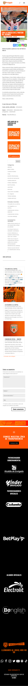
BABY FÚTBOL (11, 169)
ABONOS (10, 167)
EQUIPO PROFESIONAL (8, 36)
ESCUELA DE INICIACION (13, 178)
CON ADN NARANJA (12, 216)
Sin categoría (11, 194)
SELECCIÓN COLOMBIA (13, 191)
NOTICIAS (15, 36)
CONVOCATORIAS (12, 171)
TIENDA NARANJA (12, 196)
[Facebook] (14, 45)
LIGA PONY (10, 187)
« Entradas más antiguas (9, 356)
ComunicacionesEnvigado (10, 270)
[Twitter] (17, 45)
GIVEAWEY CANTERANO (13, 231)
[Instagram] (22, 45)
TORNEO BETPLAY (12, 198)
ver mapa (14, 678)
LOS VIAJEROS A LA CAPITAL (11, 305)
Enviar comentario (18, 409)
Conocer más (14, 443)
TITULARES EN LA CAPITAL (14, 204)
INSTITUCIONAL (11, 185)
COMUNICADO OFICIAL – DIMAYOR (13, 339)
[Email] (25, 45)
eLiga (9, 173)
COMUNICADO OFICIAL (13, 214)
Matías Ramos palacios (13, 223)
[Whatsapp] (20, 45)
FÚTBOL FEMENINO (12, 182)
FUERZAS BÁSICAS (12, 180)
